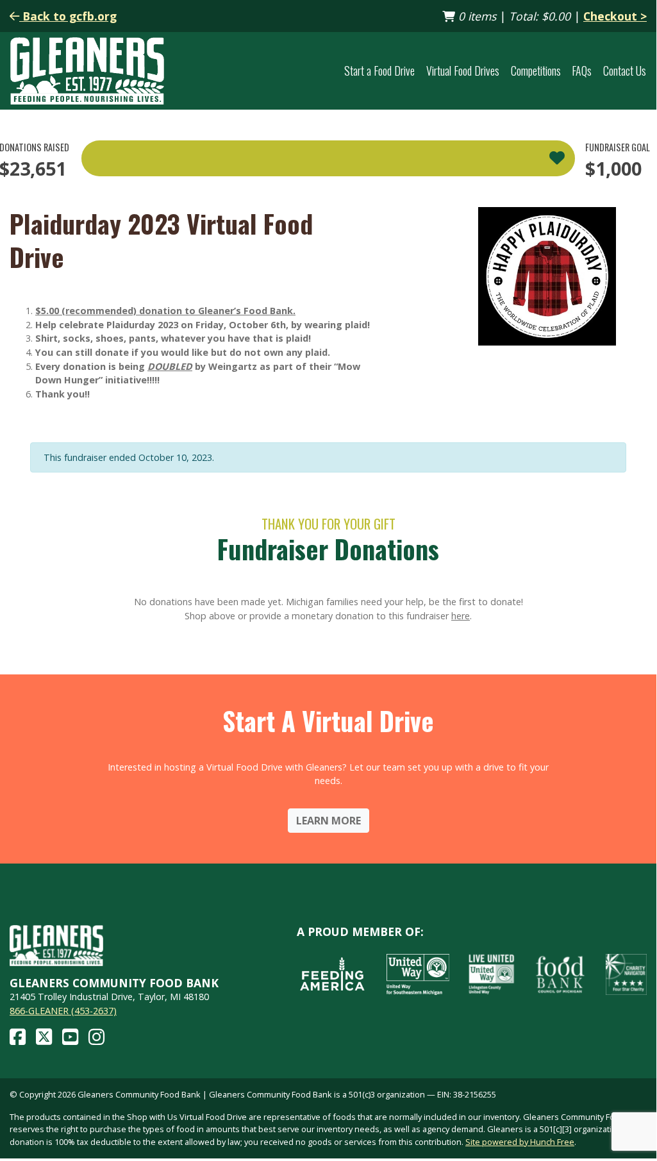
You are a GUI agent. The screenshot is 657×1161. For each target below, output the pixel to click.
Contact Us (624, 70)
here (460, 616)
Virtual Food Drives (462, 70)
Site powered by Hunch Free (519, 1142)
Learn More (328, 821)
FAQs (582, 70)
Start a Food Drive (379, 70)
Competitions (536, 70)
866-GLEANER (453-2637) (63, 1011)
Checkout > (615, 16)
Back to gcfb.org (68, 16)
